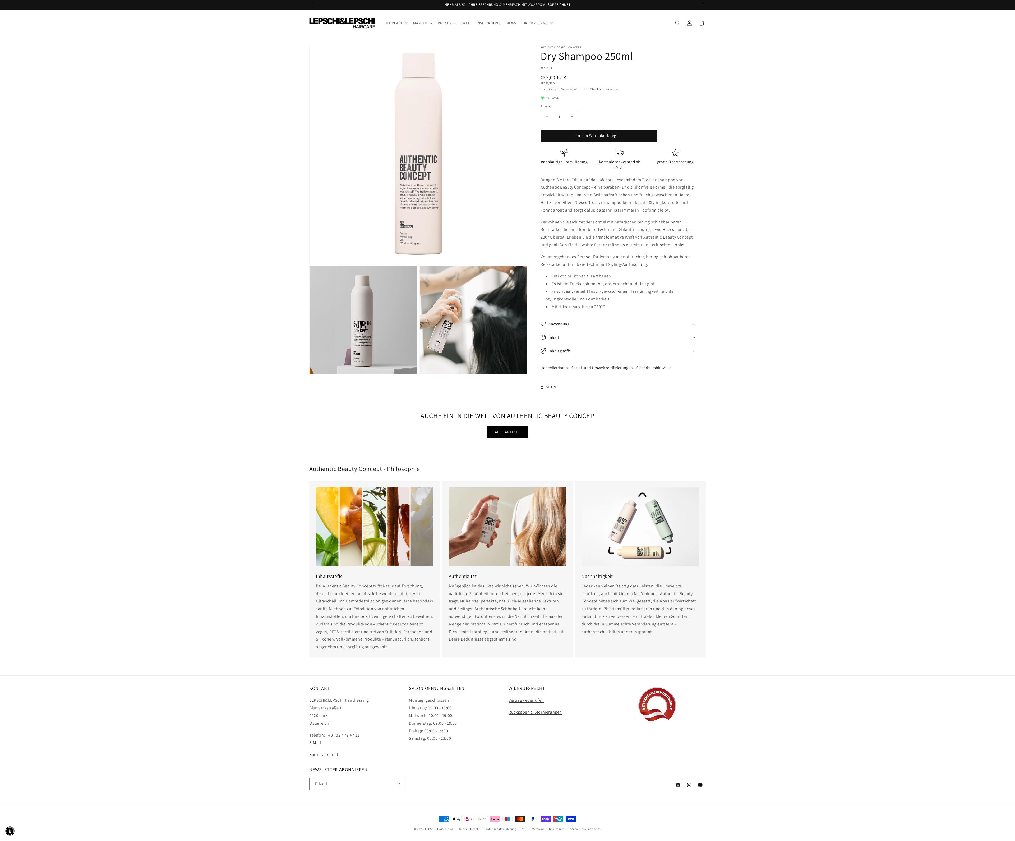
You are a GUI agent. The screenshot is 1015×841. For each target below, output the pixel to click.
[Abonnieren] (398, 784)
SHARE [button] (551, 387)
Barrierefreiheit (323, 754)
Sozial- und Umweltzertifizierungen (602, 368)
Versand (567, 89)
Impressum (556, 828)
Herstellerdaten (554, 368)
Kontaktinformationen (585, 828)
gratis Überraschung (675, 161)
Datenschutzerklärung (500, 828)
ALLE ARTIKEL (507, 432)
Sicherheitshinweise (654, 368)
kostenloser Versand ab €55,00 (619, 164)
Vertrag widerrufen (526, 700)
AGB (524, 828)
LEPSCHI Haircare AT (439, 829)
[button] (396, 23)
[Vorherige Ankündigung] (311, 5)
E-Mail (315, 743)
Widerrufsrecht (469, 828)
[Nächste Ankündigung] (704, 5)
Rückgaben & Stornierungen (535, 712)
